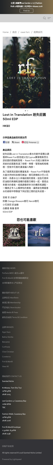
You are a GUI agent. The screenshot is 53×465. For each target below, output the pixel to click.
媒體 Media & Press (10, 312)
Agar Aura (6, 332)
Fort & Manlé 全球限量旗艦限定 (15, 278)
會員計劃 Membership (11, 302)
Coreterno (6, 356)
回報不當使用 (8, 446)
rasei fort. (25, 32)
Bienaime (6, 342)
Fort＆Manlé (7, 361)
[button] (26, 11)
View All (5, 366)
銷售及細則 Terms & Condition (14, 317)
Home (6, 32)
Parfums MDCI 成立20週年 (13, 273)
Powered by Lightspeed (11, 459)
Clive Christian (8, 351)
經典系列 (38, 32)
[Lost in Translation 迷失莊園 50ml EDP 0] (26, 72)
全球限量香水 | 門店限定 (12, 283)
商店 (14, 32)
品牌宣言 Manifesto (10, 297)
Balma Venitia (7, 337)
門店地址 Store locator (11, 307)
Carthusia (6, 347)
